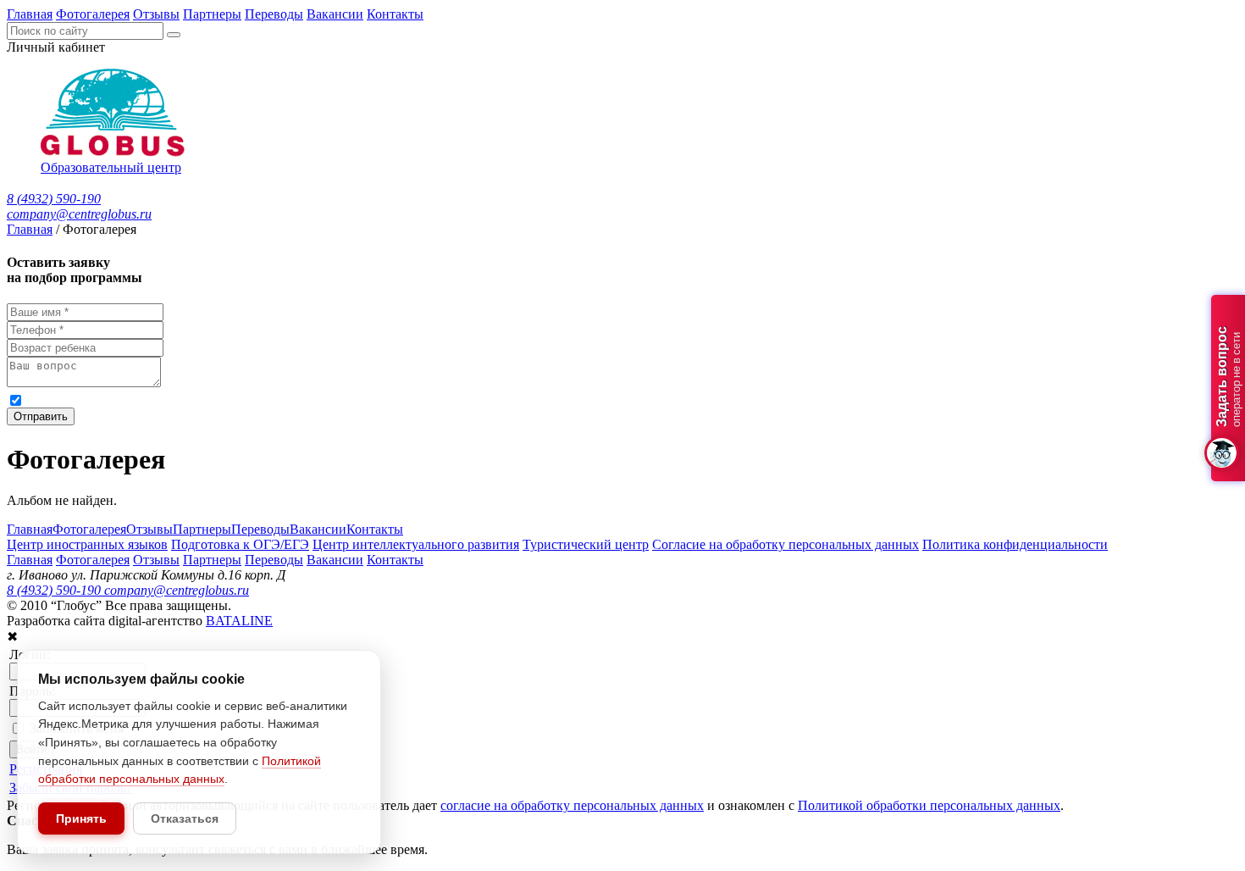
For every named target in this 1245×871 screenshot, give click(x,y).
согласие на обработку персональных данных (194, 399)
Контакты (395, 14)
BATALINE (239, 620)
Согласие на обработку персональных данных (785, 544)
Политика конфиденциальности (1015, 544)
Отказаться (185, 818)
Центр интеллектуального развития (416, 544)
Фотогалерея (93, 14)
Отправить (41, 416)
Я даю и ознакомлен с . (355, 399)
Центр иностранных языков (87, 544)
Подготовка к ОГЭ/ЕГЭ (240, 544)
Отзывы (156, 14)
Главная (30, 14)
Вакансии (335, 14)
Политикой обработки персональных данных (551, 399)
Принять (81, 818)
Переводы (274, 14)
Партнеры (212, 14)
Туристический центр (586, 544)
